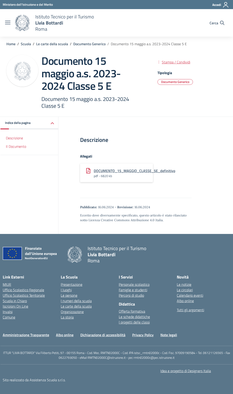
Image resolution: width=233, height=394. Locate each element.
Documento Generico (175, 81)
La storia (67, 317)
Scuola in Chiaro (15, 301)
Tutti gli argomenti (190, 310)
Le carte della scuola (76, 306)
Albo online (185, 301)
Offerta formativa (132, 311)
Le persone (69, 295)
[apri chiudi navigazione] (7, 23)
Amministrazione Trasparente (26, 335)
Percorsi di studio (131, 295)
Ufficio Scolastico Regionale (23, 290)
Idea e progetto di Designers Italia (185, 371)
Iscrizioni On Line (15, 306)
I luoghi (66, 290)
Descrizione (14, 138)
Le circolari (185, 290)
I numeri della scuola (76, 301)
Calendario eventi (190, 295)
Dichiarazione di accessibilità (102, 335)
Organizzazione (72, 311)
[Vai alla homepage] (22, 23)
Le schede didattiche (134, 316)
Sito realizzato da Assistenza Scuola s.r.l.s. (34, 380)
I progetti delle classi (134, 322)
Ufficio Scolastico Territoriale (24, 295)
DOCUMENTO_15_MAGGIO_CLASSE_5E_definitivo (134, 170)
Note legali (168, 335)
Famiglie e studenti (133, 290)
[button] (29, 123)
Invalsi (8, 311)
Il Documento (16, 146)
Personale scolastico (134, 284)
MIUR (7, 284)
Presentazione (71, 284)
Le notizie (184, 284)
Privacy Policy (143, 335)
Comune (9, 317)
